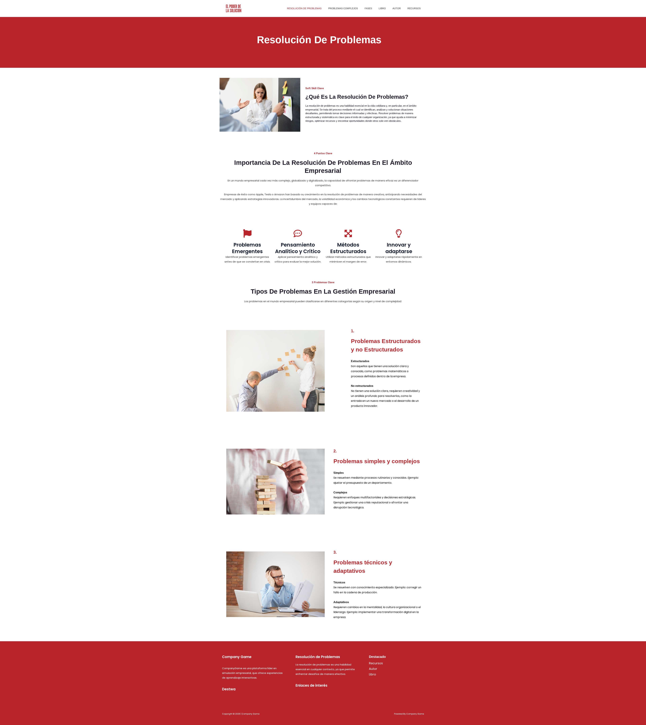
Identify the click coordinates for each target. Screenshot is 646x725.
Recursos (414, 8)
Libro (382, 8)
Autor (396, 8)
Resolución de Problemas (304, 8)
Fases (368, 8)
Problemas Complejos (343, 8)
